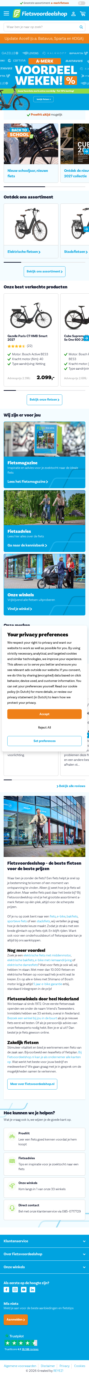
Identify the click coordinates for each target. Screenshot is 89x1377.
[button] (86, 151)
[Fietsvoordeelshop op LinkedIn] (32, 1289)
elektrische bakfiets (20, 960)
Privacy (65, 1366)
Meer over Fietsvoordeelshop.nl (32, 1084)
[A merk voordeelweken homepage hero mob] (44, 76)
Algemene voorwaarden (20, 1366)
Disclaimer (48, 1366)
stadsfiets (43, 921)
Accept (44, 714)
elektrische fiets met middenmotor (47, 955)
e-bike (61, 917)
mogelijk (46, 115)
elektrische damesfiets (22, 965)
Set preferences (45, 741)
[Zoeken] (81, 27)
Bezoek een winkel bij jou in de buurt (32, 1018)
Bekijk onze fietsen (44, 400)
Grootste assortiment (46, 3)
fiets (53, 917)
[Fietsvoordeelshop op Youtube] (23, 1289)
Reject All (44, 727)
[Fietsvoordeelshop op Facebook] (6, 1289)
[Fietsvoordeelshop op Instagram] (15, 1289)
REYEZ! (58, 1371)
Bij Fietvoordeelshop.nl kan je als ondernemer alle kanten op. (44, 1057)
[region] (44, 689)
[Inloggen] (73, 13)
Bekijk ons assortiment (44, 271)
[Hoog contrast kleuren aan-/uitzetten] (81, 3)
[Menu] (6, 13)
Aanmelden (15, 1320)
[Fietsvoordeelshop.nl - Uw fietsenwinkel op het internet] (40, 13)
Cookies (79, 1366)
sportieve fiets (17, 921)
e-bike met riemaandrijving (53, 960)
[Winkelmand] (82, 13)
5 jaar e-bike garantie (47, 984)
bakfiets (72, 917)
